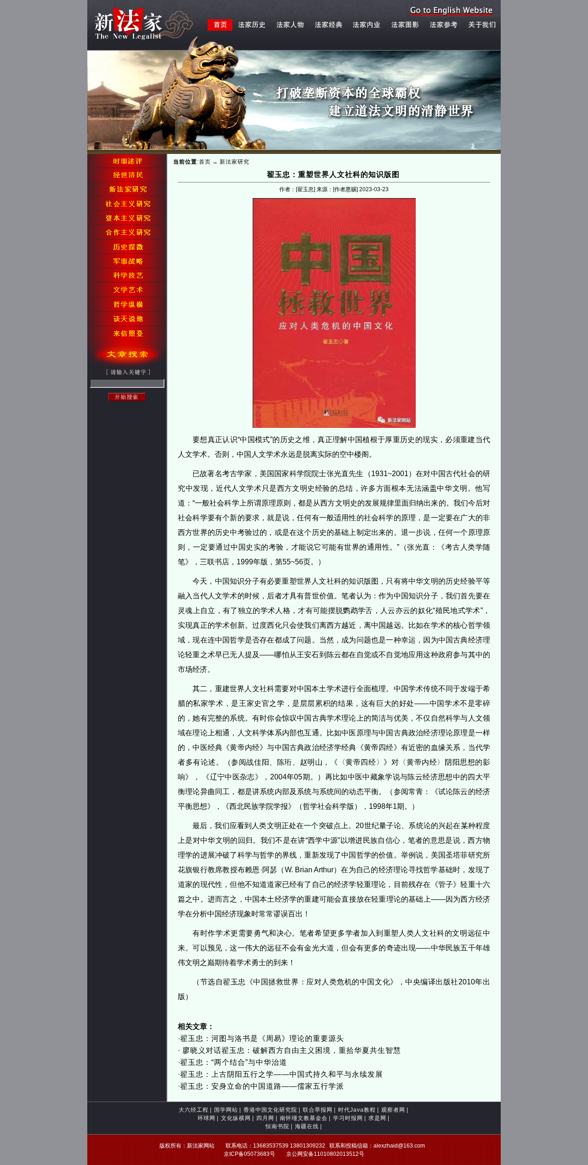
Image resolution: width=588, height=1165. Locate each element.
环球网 (206, 1118)
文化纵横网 (236, 1118)
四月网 (265, 1118)
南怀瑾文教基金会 (304, 1118)
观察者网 (393, 1110)
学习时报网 (348, 1118)
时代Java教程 (357, 1110)
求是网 (377, 1118)
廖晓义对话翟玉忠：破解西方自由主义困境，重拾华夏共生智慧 (290, 1050)
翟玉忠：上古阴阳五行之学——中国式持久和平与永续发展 (281, 1074)
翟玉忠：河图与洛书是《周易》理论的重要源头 (262, 1038)
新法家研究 (234, 162)
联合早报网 (318, 1110)
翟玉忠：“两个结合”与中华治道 (233, 1062)
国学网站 (226, 1110)
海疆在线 (307, 1126)
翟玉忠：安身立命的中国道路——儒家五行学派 (262, 1086)
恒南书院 (277, 1126)
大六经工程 (194, 1110)
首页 (205, 162)
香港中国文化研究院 (270, 1110)
